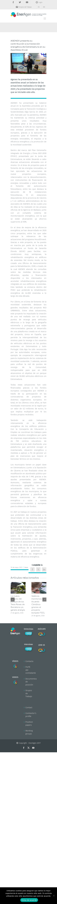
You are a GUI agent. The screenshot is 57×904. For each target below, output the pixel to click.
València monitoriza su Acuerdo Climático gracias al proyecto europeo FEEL (38, 604)
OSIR (33, 266)
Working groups (28, 732)
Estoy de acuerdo (29, 900)
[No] (53, 895)
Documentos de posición (28, 682)
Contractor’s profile (28, 714)
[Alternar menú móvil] (45, 18)
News (26, 567)
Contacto (28, 661)
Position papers (28, 723)
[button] (13, 600)
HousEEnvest (40, 239)
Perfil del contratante (28, 670)
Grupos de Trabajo (28, 693)
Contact (28, 707)
